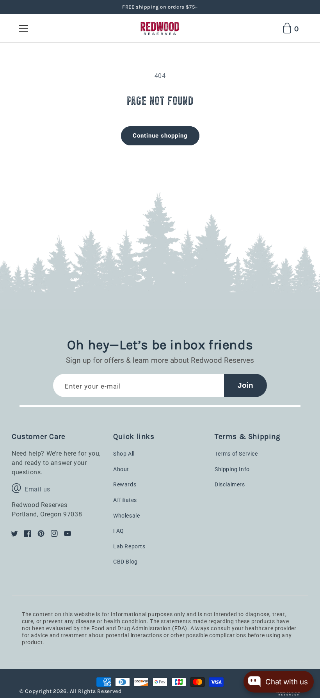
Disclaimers (230, 484)
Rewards (124, 484)
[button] (27, 28)
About (121, 469)
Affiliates (125, 500)
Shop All (124, 454)
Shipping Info (232, 469)
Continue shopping (160, 135)
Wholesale (126, 515)
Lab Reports (129, 546)
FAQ (118, 531)
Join (245, 385)
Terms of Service (236, 454)
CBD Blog (125, 561)
